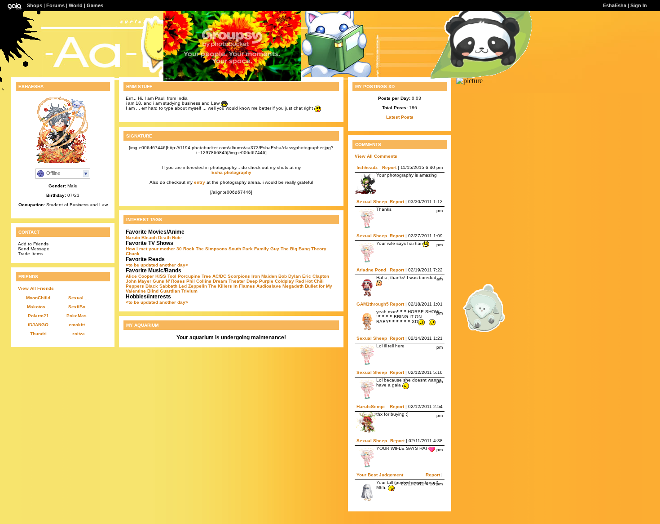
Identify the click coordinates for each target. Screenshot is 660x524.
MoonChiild (38, 297)
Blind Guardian (163, 291)
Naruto (133, 237)
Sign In (638, 5)
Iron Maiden (264, 276)
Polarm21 (38, 315)
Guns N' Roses (169, 281)
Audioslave (268, 286)
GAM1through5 (372, 304)
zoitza (78, 333)
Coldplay (284, 281)
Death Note (170, 237)
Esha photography (231, 172)
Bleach (149, 237)
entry (199, 182)
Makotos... (38, 306)
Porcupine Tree (194, 276)
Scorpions (239, 276)
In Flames (244, 286)
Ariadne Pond (371, 269)
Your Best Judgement (379, 474)
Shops (34, 5)
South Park (241, 248)
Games (95, 5)
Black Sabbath (161, 286)
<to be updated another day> (157, 264)
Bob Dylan (289, 276)
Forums (55, 5)
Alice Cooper (140, 276)
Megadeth (293, 286)
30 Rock (185, 248)
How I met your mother (150, 248)
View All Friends (36, 288)
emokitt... (79, 324)
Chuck (133, 253)
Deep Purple (259, 281)
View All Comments (376, 156)
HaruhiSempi (370, 406)
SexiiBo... (78, 306)
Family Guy (266, 248)
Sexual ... (78, 297)
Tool (171, 276)
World (76, 5)
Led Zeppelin (193, 286)
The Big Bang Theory (303, 248)
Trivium (189, 291)
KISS (160, 276)
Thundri (38, 333)
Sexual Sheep (371, 201)
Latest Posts (400, 117)
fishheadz (367, 167)
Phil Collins (198, 281)
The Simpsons (211, 248)
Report (389, 167)
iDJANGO (38, 324)
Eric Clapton (315, 276)
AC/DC (219, 276)
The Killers (220, 286)
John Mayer (138, 281)
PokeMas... (78, 315)
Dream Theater (229, 281)
